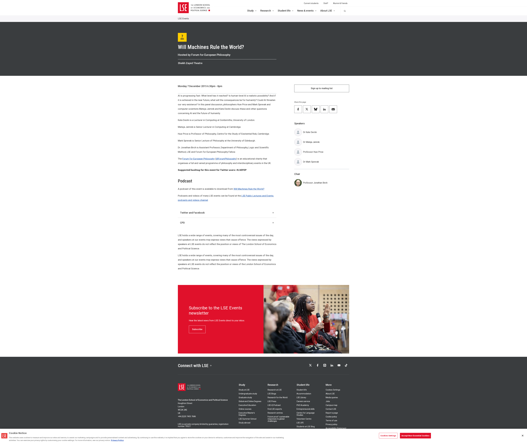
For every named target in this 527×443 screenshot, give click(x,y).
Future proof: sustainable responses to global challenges (278, 419)
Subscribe (197, 329)
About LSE (326, 10)
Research (265, 10)
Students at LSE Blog (306, 426)
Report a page (332, 413)
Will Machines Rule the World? (249, 189)
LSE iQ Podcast (274, 405)
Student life (284, 10)
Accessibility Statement (336, 428)
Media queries (332, 397)
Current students (311, 3)
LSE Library (301, 397)
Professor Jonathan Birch (315, 182)
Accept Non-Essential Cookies (415, 436)
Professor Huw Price (313, 152)
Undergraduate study (248, 394)
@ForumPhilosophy (226, 158)
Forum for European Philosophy (198, 158)
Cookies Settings (333, 390)
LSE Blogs (272, 394)
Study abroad (244, 423)
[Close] (523, 436)
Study (250, 10)
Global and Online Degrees (250, 401)
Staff (325, 3)
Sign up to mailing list (322, 88)
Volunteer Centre (304, 419)
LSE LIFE (300, 423)
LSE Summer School (247, 419)
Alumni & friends (340, 3)
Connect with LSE (193, 365)
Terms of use (331, 420)
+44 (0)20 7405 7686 (187, 416)
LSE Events (183, 18)
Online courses (245, 409)
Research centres (275, 413)
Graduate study (245, 397)
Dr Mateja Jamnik (311, 142)
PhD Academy (303, 405)
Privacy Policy (117, 440)
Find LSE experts (275, 409)
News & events (305, 10)
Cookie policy (331, 417)
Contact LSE (331, 409)
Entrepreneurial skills (306, 409)
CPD (182, 222)
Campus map (331, 405)
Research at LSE (275, 390)
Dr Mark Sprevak (311, 162)
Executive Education (247, 405)
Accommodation (304, 394)
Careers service (303, 401)
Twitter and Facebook (192, 212)
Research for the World (278, 397)
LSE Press (272, 401)
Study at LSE (244, 390)
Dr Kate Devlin (310, 132)
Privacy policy (331, 424)
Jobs (328, 401)
